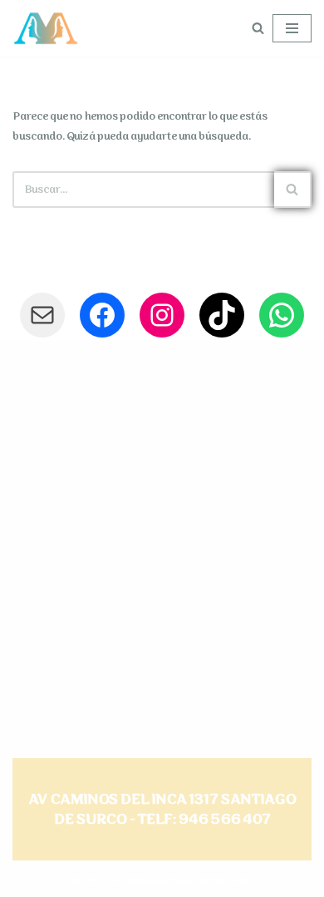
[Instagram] (162, 315)
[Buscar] (258, 28)
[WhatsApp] (281, 315)
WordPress (226, 880)
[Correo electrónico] (42, 315)
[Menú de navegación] (292, 28)
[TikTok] (221, 315)
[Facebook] (102, 315)
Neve (83, 880)
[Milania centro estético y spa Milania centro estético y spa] (45, 28)
